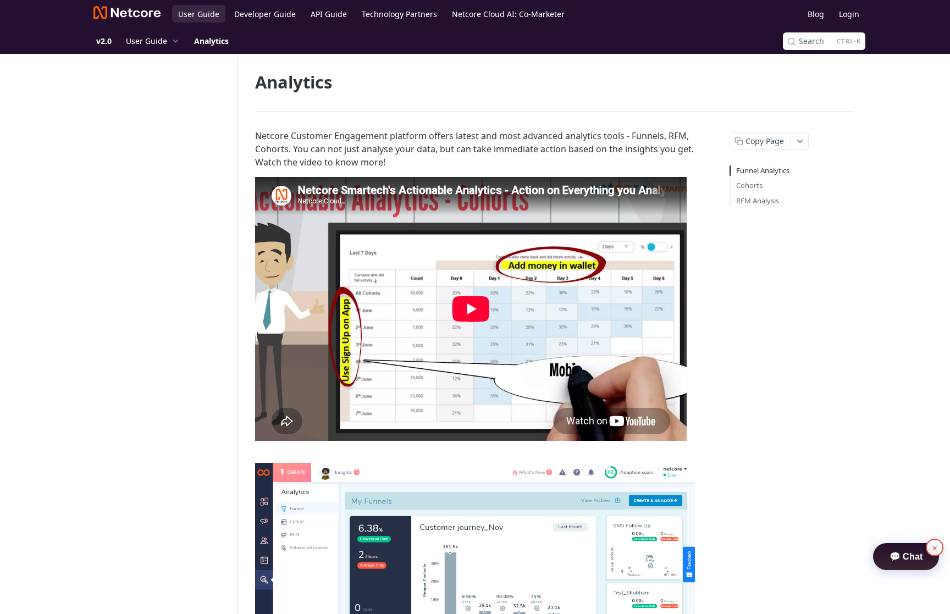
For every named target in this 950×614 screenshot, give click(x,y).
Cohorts (749, 185)
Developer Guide (265, 14)
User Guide (198, 14)
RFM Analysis (757, 201)
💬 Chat (906, 556)
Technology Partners (399, 14)
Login (849, 14)
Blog (816, 14)
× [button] (935, 547)
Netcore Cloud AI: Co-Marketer (508, 14)
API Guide (329, 14)
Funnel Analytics (762, 170)
